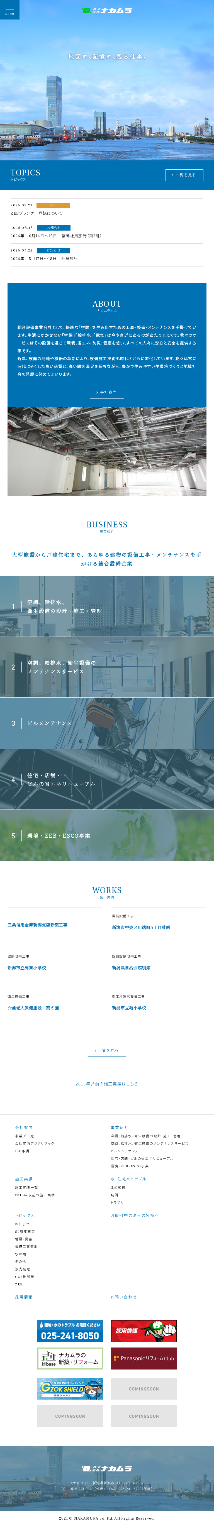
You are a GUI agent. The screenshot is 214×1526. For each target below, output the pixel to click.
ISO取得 (22, 1151)
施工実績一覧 (26, 1188)
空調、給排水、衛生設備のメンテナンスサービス (150, 1144)
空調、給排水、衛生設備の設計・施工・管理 (146, 1136)
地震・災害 (24, 1239)
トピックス (25, 1215)
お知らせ (22, 1224)
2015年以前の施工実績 (35, 1195)
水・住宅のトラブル (129, 1179)
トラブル (117, 1203)
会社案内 (108, 392)
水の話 (20, 1254)
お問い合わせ (124, 1297)
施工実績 (24, 1179)
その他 (20, 1262)
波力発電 (22, 1269)
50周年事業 (25, 1232)
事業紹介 (119, 1127)
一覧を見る (186, 175)
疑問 (114, 1195)
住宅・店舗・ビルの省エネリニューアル (142, 1159)
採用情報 (24, 1297)
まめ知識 (118, 1188)
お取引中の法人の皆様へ (135, 1215)
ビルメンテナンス (124, 1151)
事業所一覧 (24, 1136)
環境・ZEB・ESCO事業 (130, 1166)
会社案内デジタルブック (35, 1144)
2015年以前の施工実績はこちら (107, 1084)
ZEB (19, 1284)
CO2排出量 (25, 1277)
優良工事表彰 (26, 1247)
